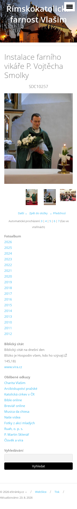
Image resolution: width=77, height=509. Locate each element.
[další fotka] (66, 138)
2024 (8, 253)
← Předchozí (58, 213)
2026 (8, 242)
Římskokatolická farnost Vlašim (38, 14)
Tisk (57, 492)
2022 (8, 265)
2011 (8, 328)
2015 (8, 305)
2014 (8, 311)
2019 (8, 282)
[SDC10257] (50, 197)
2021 (8, 270)
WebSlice (40, 492)
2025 (8, 247)
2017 (8, 293)
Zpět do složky (38, 213)
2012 (8, 334)
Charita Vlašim (14, 383)
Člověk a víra (13, 440)
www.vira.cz (13, 367)
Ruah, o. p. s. (13, 429)
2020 (8, 276)
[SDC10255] (32, 197)
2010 (8, 322)
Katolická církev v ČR (19, 394)
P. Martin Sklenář (16, 434)
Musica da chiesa (16, 411)
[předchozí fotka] (11, 138)
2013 (8, 316)
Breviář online (14, 406)
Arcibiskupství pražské (20, 388)
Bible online (13, 400)
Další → (22, 213)
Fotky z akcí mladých (19, 423)
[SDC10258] (68, 197)
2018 (8, 288)
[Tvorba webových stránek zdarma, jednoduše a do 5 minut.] (26, 492)
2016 (8, 299)
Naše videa (12, 417)
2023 (8, 259)
